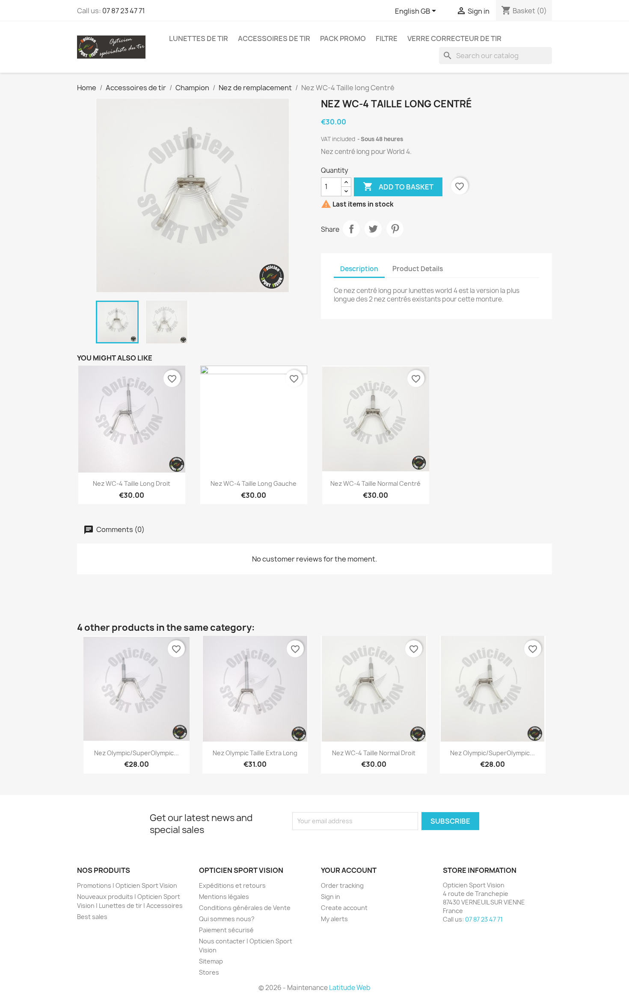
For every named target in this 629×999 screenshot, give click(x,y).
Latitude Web (350, 987)
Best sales (92, 917)
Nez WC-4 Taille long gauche (254, 483)
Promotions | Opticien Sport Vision (127, 885)
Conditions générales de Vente (245, 908)
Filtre (387, 38)
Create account (344, 908)
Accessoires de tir (274, 38)
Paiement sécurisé (226, 930)
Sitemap (211, 961)
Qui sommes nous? (227, 919)
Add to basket (398, 186)
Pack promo (343, 38)
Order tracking (342, 885)
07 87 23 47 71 (123, 10)
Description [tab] (359, 268)
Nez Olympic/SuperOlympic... (136, 753)
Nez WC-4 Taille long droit (131, 483)
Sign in (330, 897)
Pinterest (395, 228)
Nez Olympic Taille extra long (255, 753)
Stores (209, 972)
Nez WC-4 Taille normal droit (373, 753)
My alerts (334, 919)
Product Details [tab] (417, 268)
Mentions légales (224, 897)
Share (351, 228)
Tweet (373, 228)
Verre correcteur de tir (454, 38)
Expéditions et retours (232, 885)
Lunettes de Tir (198, 38)
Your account (349, 870)
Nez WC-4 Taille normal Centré (375, 483)
